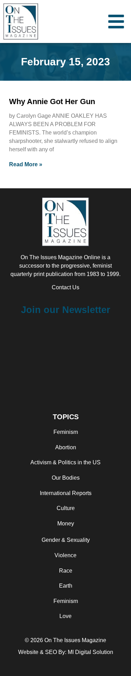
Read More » (25, 164)
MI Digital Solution (90, 652)
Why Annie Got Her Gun (52, 101)
